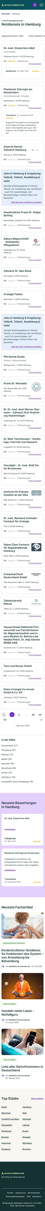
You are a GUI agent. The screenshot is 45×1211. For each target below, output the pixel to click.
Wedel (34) (7, 759)
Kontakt (10, 1193)
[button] (35, 5)
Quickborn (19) (9, 777)
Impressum (36, 1196)
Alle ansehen (37, 1098)
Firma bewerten (35, 64)
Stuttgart (26, 1119)
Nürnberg (27, 1143)
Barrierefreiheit (34, 1193)
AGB (28, 1196)
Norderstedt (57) (10, 745)
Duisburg (6, 1149)
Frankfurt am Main (10, 1119)
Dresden (26, 1137)
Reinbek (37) (8, 754)
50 (5, 719)
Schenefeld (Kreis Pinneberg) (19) (17, 781)
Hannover (6, 1143)
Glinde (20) (7, 772)
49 (40, 714)
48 (33, 714)
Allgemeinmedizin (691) (13, 36)
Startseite (6, 14)
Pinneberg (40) (9, 750)
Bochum (26, 1149)
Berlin (4, 1107)
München (6, 1113)
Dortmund (6, 1131)
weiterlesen (10, 829)
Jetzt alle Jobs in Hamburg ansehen (26, 202)
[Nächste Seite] (41, 719)
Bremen (5, 1137)
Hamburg (26, 1107)
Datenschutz (21, 1193)
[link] (23, 63)
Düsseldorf (7, 1125)
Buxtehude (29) (9, 768)
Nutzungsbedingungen (15, 1196)
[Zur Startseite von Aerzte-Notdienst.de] (13, 4)
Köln (24, 1113)
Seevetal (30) (8, 763)
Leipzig (25, 1125)
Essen (25, 1131)
